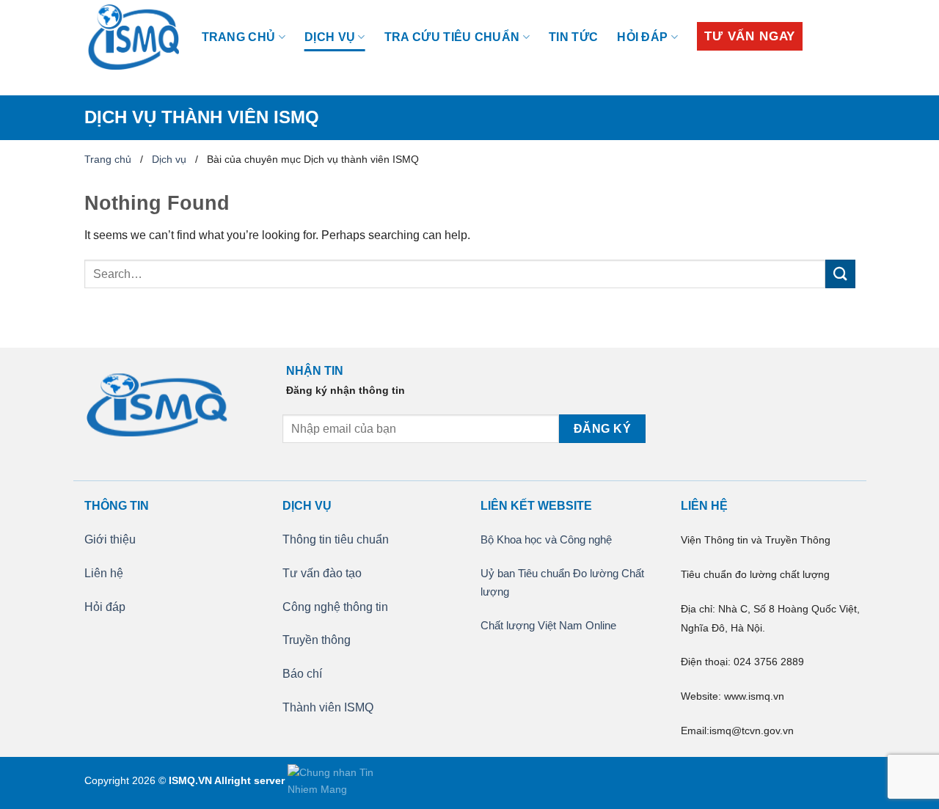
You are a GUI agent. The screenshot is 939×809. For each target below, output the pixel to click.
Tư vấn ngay (749, 36)
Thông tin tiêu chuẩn (335, 539)
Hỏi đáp (642, 37)
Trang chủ (239, 37)
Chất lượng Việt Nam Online (548, 625)
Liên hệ (103, 573)
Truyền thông (316, 640)
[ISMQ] (132, 37)
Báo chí (302, 673)
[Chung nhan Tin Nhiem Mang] (343, 780)
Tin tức (573, 37)
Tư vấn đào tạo (322, 573)
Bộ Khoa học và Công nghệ (546, 539)
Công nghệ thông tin (335, 607)
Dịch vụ (329, 37)
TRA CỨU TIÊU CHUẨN (452, 37)
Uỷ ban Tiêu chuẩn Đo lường (551, 573)
